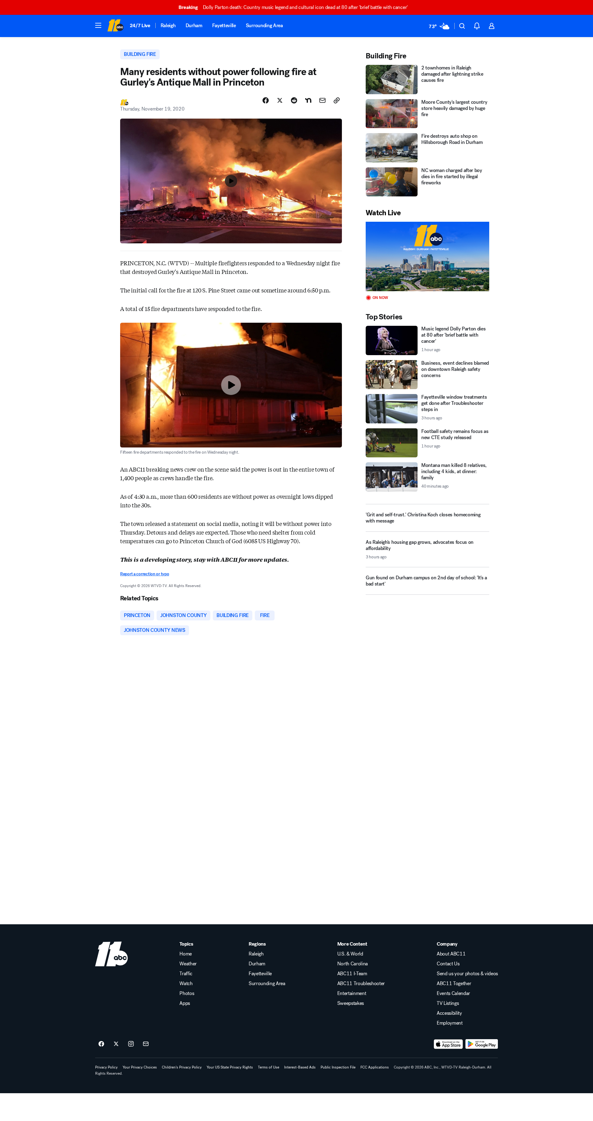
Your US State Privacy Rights (230, 1067)
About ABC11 (451, 953)
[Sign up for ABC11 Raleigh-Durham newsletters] (146, 1044)
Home (185, 953)
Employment (450, 1023)
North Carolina (352, 963)
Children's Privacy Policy (182, 1067)
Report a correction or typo (144, 574)
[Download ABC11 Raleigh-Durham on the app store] (448, 1044)
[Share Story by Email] (322, 100)
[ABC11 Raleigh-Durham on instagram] (131, 1044)
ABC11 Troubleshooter (361, 983)
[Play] (427, 256)
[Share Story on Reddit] (294, 100)
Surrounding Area (264, 25)
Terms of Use (268, 1067)
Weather (188, 963)
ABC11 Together (454, 983)
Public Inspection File (338, 1067)
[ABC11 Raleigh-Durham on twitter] (116, 1044)
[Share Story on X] (280, 100)
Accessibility (449, 1013)
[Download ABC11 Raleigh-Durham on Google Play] (481, 1044)
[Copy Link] (336, 100)
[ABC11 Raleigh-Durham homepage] (115, 26)
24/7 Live (140, 25)
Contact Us (448, 963)
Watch (185, 983)
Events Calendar (453, 993)
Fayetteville (224, 25)
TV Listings (448, 1003)
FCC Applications (374, 1067)
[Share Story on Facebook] (265, 100)
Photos (186, 993)
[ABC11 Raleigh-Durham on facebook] (101, 1044)
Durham (194, 25)
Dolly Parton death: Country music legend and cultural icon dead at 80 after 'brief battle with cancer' (293, 7)
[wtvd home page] (111, 954)
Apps (184, 1003)
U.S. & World (350, 953)
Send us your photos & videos (467, 973)
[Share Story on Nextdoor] (308, 100)
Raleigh (168, 25)
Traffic (185, 973)
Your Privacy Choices (140, 1067)
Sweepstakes (350, 1003)
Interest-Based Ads (300, 1067)
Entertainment (351, 993)
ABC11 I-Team (352, 973)
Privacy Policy (106, 1067)
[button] (98, 25)
